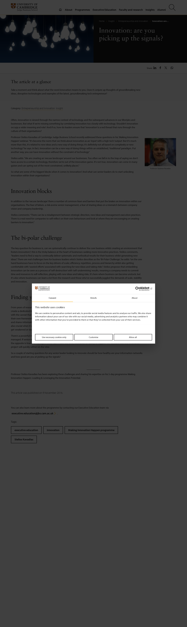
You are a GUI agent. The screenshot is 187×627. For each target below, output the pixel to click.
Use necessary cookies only (54, 337)
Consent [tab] (52, 297)
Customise (93, 337)
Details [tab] (93, 297)
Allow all (133, 337)
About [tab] (134, 297)
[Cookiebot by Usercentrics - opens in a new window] (140, 289)
